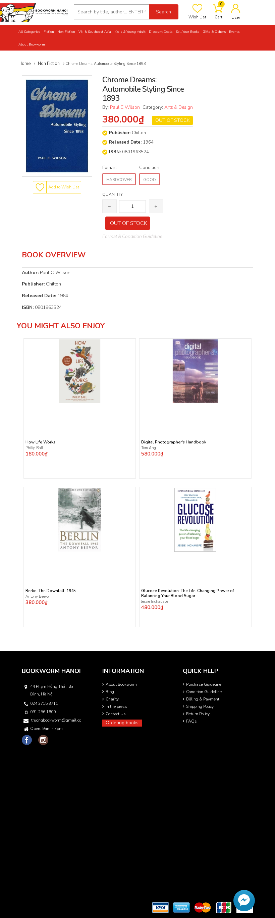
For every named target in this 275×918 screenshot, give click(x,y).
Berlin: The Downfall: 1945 (50, 590)
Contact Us (116, 714)
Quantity (112, 194)
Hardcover (119, 179)
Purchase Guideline (203, 684)
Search (163, 12)
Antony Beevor (38, 596)
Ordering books (122, 723)
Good (149, 179)
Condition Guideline (204, 691)
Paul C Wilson (125, 107)
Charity (112, 699)
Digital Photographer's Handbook (173, 442)
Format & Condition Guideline (132, 236)
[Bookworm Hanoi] (34, 12)
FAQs (191, 721)
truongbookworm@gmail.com (56, 720)
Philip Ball (34, 447)
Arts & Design (178, 107)
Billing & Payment (202, 699)
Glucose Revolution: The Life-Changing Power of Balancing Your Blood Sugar (187, 593)
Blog (110, 691)
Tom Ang (148, 447)
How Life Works (40, 442)
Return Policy (198, 714)
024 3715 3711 (44, 703)
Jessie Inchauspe (154, 601)
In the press (116, 706)
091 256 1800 (43, 712)
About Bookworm (121, 684)
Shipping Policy (200, 706)
